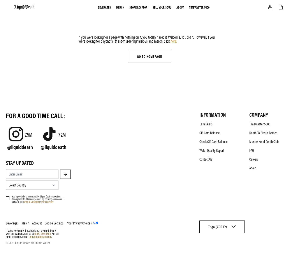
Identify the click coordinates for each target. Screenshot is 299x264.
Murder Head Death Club (264, 141)
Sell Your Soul (162, 7)
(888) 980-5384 (42, 233)
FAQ (251, 150)
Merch (120, 7)
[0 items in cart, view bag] (280, 7)
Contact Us (205, 159)
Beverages (104, 7)
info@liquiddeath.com (40, 236)
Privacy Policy (47, 201)
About (180, 7)
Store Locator (138, 7)
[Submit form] (65, 174)
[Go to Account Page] (270, 7)
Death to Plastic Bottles (263, 133)
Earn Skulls (206, 124)
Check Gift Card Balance (213, 141)
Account (37, 223)
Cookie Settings (54, 223)
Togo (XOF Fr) (217, 227)
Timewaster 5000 (199, 7)
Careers (254, 159)
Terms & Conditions (31, 201)
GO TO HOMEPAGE (149, 56)
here (173, 41)
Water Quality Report (211, 150)
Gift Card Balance (209, 133)
